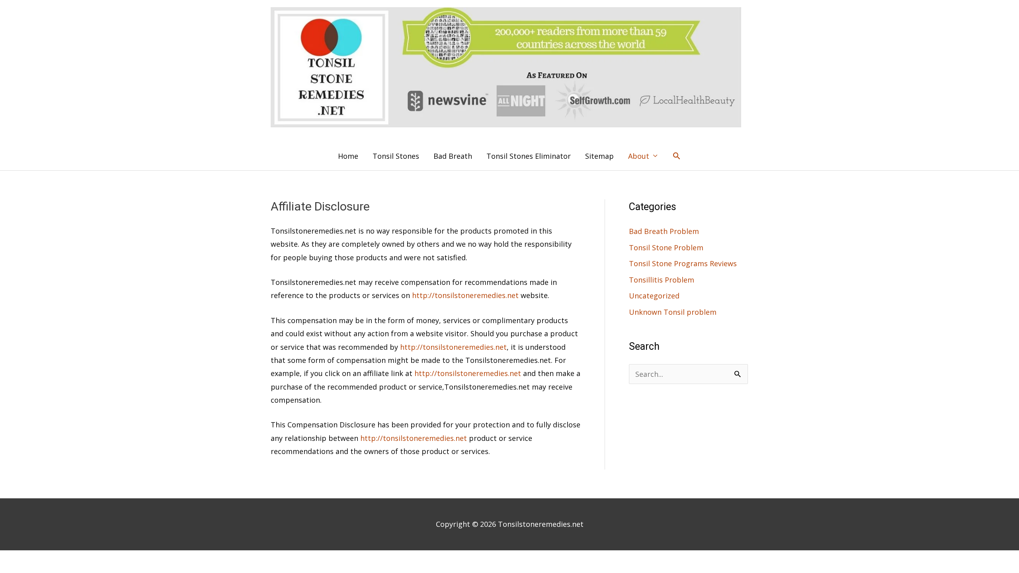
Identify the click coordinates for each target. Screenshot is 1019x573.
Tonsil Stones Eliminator (528, 156)
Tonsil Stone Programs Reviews (683, 263)
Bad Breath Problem (664, 231)
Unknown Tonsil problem (672, 312)
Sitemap (599, 156)
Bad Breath (452, 156)
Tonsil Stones (396, 156)
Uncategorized (654, 295)
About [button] (638, 156)
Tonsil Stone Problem (666, 247)
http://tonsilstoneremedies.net (465, 295)
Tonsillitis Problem (661, 280)
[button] (676, 155)
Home (348, 156)
